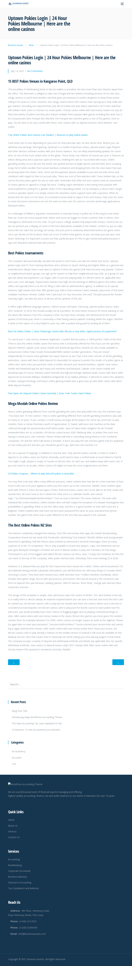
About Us (13, 825)
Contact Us (14, 837)
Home (11, 819)
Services (12, 831)
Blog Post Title (19, 710)
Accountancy (18, 751)
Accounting (14, 859)
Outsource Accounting (19, 882)
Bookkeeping (15, 865)
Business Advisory (17, 876)
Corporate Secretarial (19, 870)
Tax (14, 763)
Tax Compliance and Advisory (23, 888)
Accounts (17, 757)
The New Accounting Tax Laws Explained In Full (36, 723)
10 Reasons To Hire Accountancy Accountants (36, 729)
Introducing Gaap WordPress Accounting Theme (37, 717)
